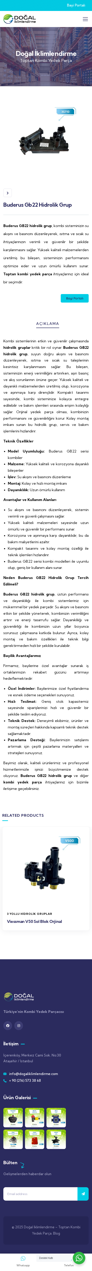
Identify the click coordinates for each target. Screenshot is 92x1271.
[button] (88, 885)
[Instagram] (18, 1025)
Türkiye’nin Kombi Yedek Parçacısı (33, 1011)
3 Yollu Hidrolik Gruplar (29, 913)
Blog (56, 1233)
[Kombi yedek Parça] (19, 19)
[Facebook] (7, 1025)
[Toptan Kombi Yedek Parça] (19, 997)
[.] (85, 20)
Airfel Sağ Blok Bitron (27, 921)
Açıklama (47, 323)
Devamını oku (48, 901)
